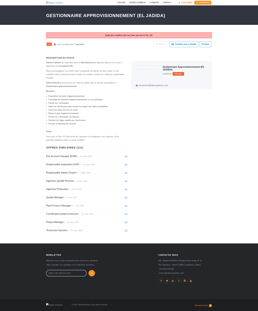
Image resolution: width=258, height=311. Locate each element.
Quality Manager (55, 197)
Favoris (162, 44)
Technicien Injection (56, 230)
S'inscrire (186, 2)
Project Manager (55, 222)
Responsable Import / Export (61, 172)
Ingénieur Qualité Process (60, 181)
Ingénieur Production (57, 189)
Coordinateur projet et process (62, 214)
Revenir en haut (201, 305)
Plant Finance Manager (58, 205)
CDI (49, 44)
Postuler (205, 44)
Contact (167, 2)
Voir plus (178, 74)
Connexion (204, 2)
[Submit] (92, 273)
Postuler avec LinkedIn (185, 44)
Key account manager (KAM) (61, 156)
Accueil (122, 2)
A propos (154, 2)
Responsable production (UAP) (62, 164)
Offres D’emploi (137, 2)
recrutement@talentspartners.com (153, 85)
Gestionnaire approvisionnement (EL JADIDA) (184, 68)
